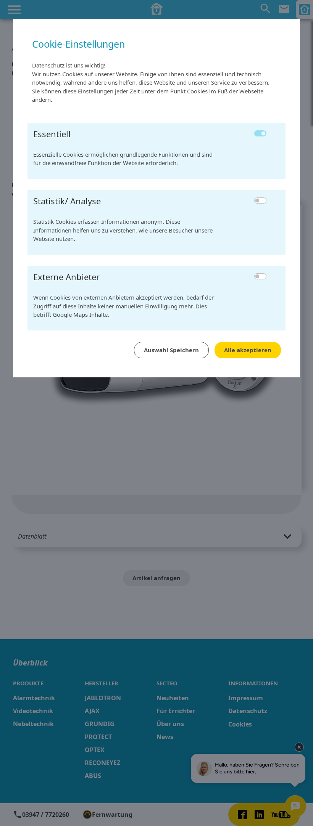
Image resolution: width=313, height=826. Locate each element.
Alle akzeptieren (247, 350)
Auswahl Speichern (171, 350)
